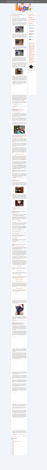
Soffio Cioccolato (24, 97)
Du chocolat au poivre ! (15, 180)
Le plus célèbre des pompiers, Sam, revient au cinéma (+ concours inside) (32, 20)
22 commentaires (14, 106)
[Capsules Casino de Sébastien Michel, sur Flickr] (19, 32)
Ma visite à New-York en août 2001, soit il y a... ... (17, 441)
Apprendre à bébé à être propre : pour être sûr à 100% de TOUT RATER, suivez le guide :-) (18, 323)
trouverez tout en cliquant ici (16, 233)
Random (13, 239)
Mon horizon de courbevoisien (32, 61)
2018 (12, 446)
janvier (13, 440)
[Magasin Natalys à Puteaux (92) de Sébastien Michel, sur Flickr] (19, 279)
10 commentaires (14, 320)
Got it (40, 1)
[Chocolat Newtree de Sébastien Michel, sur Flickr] (19, 206)
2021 (12, 444)
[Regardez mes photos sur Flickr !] (32, 71)
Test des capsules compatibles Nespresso (18, 14)
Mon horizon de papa (22, 110)
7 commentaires (14, 434)
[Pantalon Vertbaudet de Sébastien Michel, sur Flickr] (19, 270)
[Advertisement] (32, 84)
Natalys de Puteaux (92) (16, 277)
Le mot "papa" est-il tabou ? (31, 21)
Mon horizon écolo (31, 55)
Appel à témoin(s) (30, 59)
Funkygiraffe (25, 300)
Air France (19, 115)
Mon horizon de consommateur (16, 15)
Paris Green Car (24, 158)
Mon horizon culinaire (31, 49)
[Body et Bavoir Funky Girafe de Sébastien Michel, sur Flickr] (19, 315)
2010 (12, 452)
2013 (12, 450)
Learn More (37, 1)
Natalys (14, 257)
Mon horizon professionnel (31, 54)
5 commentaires (14, 177)
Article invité (30, 50)
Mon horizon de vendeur (31, 56)
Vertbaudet (24, 256)
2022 (12, 443)
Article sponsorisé (31, 60)
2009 (12, 453)
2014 (12, 449)
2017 (12, 447)
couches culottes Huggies (18, 356)
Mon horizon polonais (31, 48)
